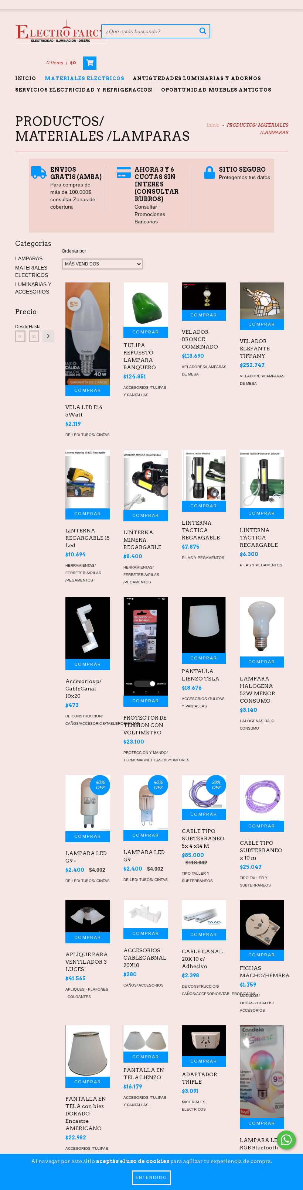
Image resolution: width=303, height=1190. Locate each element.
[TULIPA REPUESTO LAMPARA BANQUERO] (145, 304)
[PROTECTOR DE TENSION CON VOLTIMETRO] (145, 646)
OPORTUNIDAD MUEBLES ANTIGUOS (216, 90)
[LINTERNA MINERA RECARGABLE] (145, 480)
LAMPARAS (28, 258)
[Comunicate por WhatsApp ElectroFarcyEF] (286, 1140)
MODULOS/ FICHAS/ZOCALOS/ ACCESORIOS (257, 1003)
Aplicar (48, 336)
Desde (20, 326)
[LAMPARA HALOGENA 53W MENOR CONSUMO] (262, 627)
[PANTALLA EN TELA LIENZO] (145, 1038)
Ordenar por (74, 251)
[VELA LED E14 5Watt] (87, 333)
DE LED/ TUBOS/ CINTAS (87, 435)
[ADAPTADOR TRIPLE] (204, 1040)
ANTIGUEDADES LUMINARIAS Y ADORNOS (197, 78)
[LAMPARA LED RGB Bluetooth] (262, 1071)
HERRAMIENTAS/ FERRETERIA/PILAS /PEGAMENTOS (83, 572)
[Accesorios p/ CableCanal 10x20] (87, 628)
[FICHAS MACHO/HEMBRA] (262, 925)
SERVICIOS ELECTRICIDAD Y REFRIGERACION (84, 90)
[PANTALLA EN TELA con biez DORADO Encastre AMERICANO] (87, 1051)
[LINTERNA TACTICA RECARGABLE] (204, 475)
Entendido (151, 1177)
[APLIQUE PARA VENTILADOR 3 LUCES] (87, 916)
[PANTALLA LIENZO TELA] (204, 625)
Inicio (25, 78)
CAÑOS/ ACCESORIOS (143, 985)
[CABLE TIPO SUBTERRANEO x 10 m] (262, 798)
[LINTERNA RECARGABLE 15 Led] (87, 479)
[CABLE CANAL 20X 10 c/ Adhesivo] (204, 914)
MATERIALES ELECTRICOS (84, 78)
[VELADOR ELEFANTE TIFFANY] (262, 300)
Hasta (34, 326)
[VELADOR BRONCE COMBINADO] (204, 295)
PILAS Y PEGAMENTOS (203, 558)
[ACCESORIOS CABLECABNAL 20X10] (145, 914)
